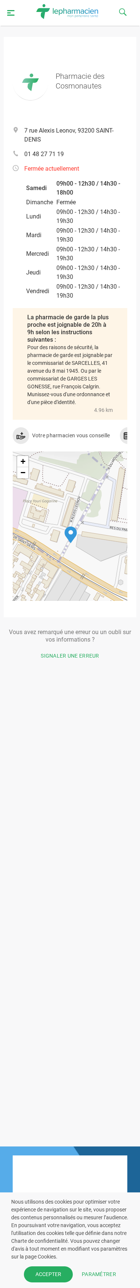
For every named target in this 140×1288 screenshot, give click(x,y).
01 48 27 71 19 (44, 154)
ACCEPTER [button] (48, 1274)
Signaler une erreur (70, 656)
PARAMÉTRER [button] (99, 1274)
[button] (71, 535)
